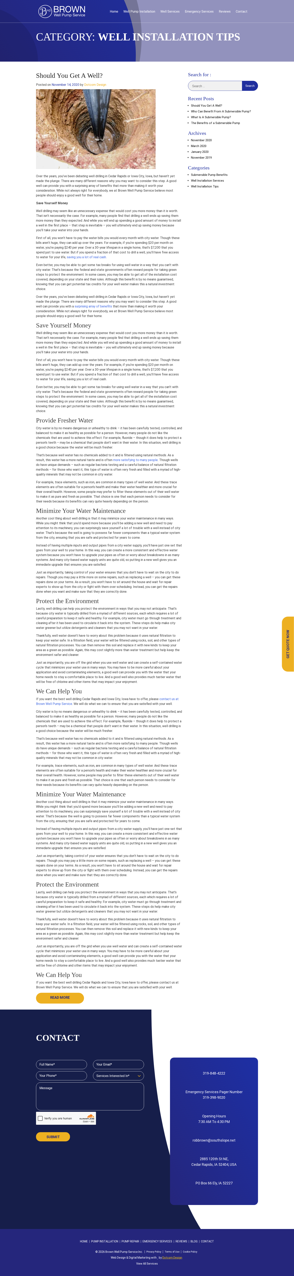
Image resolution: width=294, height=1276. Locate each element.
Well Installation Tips (205, 186)
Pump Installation (104, 1241)
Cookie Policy (190, 1251)
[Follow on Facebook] (254, 11)
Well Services (170, 11)
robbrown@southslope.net (214, 1140)
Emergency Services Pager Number (214, 1095)
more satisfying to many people (135, 460)
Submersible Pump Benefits (209, 175)
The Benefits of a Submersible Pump (215, 123)
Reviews (225, 11)
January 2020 (200, 152)
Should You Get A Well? (69, 75)
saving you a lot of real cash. (87, 257)
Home (114, 11)
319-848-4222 (214, 1073)
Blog (194, 1241)
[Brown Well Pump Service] (61, 11)
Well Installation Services (207, 180)
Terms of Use (172, 1251)
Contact (241, 11)
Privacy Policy (153, 1251)
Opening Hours (214, 1119)
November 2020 (201, 140)
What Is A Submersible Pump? (211, 117)
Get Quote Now (288, 644)
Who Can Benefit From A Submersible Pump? (221, 111)
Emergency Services (199, 11)
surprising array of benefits (93, 306)
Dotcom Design (95, 85)
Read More (60, 997)
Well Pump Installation (139, 11)
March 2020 (198, 146)
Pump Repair (130, 1241)
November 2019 (201, 157)
